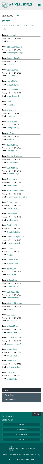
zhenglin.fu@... (12, 116)
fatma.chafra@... (13, 85)
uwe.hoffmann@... (13, 174)
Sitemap (26, 455)
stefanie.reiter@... (13, 286)
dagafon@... (11, 41)
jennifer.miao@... (13, 220)
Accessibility (35, 455)
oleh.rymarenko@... (14, 298)
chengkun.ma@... (13, 208)
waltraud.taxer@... (13, 332)
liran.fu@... (11, 105)
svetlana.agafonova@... (15, 53)
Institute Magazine (22, 429)
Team (7, 390)
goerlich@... (11, 139)
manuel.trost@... (13, 355)
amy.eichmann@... (13, 96)
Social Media (8, 420)
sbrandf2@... (11, 64)
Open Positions (10, 400)
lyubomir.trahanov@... (15, 344)
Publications (9, 395)
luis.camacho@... (13, 76)
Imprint (5, 455)
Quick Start (7, 416)
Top (38, 414)
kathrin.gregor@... (13, 151)
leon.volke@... (12, 379)
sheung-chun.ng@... (14, 243)
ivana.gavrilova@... (14, 128)
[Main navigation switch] (39, 5)
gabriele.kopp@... (13, 162)
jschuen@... (11, 309)
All (33, 25)
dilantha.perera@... (14, 263)
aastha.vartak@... (13, 367)
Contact (21, 424)
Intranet (21, 439)
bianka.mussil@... (13, 232)
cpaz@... (10, 255)
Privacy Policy (15, 455)
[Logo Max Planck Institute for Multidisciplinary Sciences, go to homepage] (18, 5)
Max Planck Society (22, 434)
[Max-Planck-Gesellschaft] (12, 448)
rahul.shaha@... (12, 321)
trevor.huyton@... (13, 185)
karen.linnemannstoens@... (17, 197)
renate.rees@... (12, 275)
